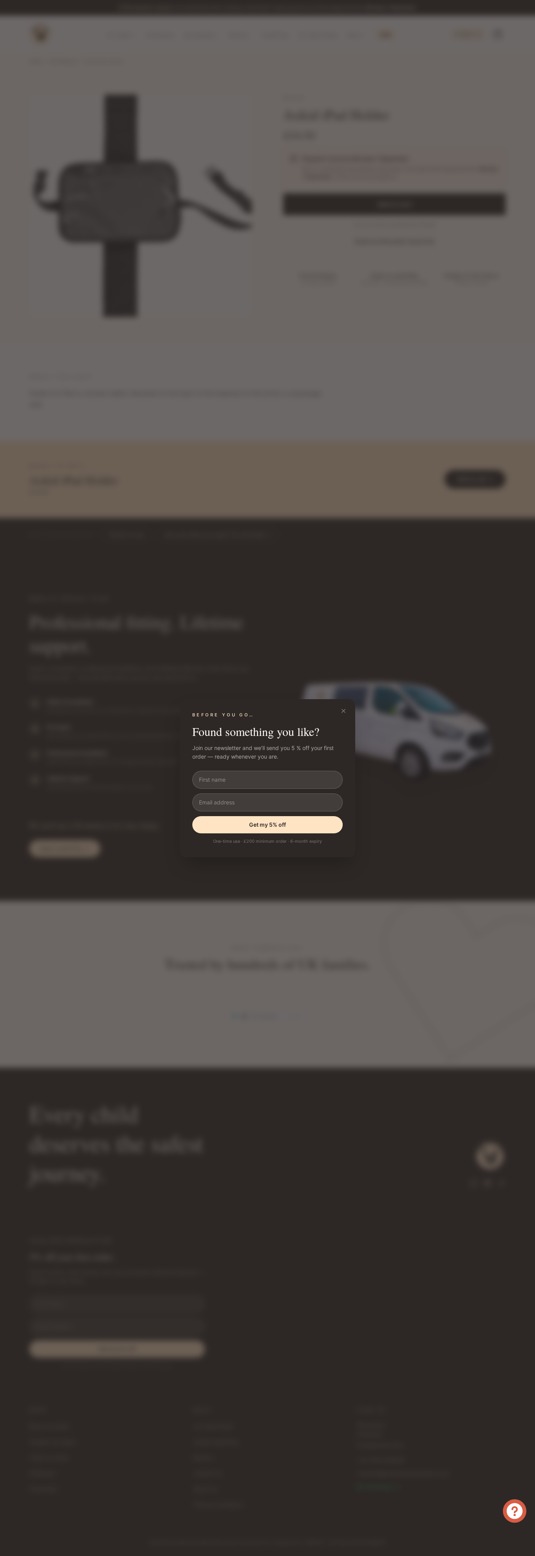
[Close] (343, 710)
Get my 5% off (267, 824)
